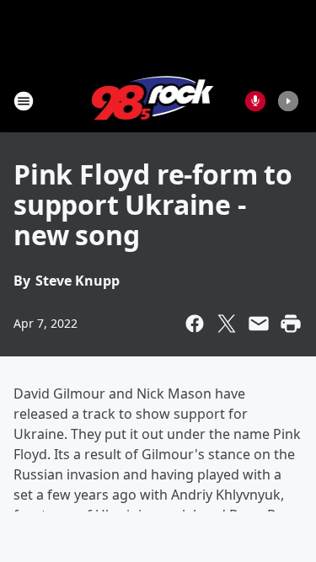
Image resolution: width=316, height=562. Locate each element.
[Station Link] (153, 100)
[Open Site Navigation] (23, 101)
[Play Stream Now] (288, 101)
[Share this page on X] (226, 323)
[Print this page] (291, 323)
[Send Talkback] (255, 101)
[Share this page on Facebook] (194, 323)
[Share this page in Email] (258, 323)
